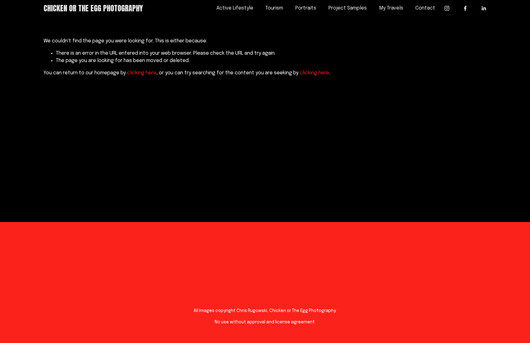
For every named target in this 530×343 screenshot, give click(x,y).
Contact (425, 8)
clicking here (141, 73)
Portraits (305, 8)
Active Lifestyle (235, 8)
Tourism (274, 8)
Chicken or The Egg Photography (93, 8)
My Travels (391, 8)
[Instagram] (447, 8)
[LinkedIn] (484, 8)
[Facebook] (465, 8)
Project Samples (347, 8)
